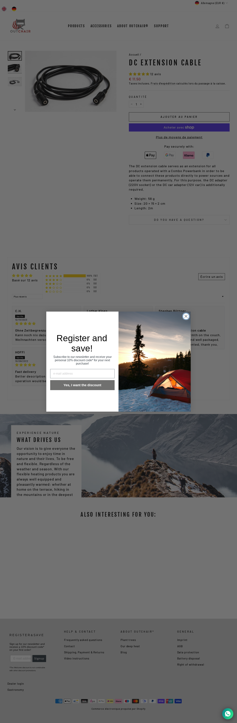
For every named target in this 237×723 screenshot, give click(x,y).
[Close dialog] (186, 316)
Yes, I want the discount (82, 385)
